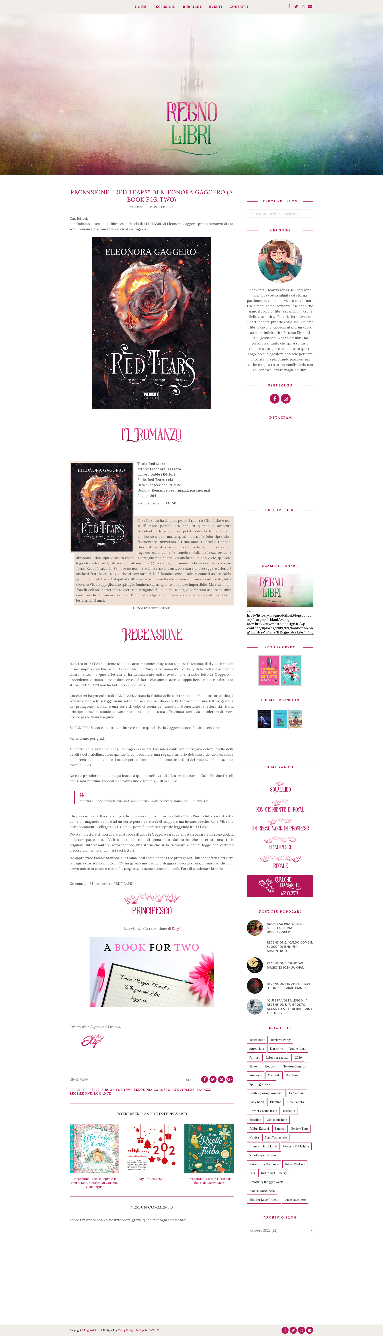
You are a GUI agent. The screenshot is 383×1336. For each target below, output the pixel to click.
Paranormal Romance (264, 1164)
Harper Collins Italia (263, 1111)
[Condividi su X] (213, 1079)
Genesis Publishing (296, 1146)
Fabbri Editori (259, 1129)
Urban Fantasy (295, 1164)
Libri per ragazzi (277, 1057)
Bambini (292, 1075)
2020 (298, 1057)
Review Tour (299, 1129)
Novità (254, 1137)
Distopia (289, 1111)
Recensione (81, 1093)
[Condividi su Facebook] (204, 1079)
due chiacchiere (295, 1200)
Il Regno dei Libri (92, 1330)
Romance (102, 1093)
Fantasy (254, 1057)
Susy (175, 928)
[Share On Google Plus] (229, 1079)
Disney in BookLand (263, 1146)
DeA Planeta (295, 1102)
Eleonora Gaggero (152, 1090)
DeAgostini (297, 1093)
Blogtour (270, 1066)
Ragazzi (204, 1090)
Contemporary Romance (266, 1093)
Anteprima (256, 1049)
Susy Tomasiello (276, 1137)
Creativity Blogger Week (266, 1182)
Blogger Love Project (264, 1200)
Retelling (255, 1120)
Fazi (252, 1173)
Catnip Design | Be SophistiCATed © (138, 1330)
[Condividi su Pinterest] (221, 1079)
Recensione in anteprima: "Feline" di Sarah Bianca (288, 986)
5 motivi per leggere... (264, 1155)
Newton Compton (295, 1066)
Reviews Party (281, 1040)
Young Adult (297, 1049)
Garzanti (274, 1075)
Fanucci (280, 1129)
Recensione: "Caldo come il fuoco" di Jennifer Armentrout (290, 946)
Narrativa (276, 1049)
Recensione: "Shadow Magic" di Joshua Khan (285, 965)
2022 (96, 1090)
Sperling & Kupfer (261, 1084)
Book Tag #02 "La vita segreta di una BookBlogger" (285, 928)
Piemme (275, 1102)
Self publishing (277, 1120)
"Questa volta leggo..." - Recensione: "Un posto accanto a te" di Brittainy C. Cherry (289, 1006)
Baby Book (256, 1102)
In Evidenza (183, 1090)
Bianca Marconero (262, 1191)
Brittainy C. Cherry (274, 1173)
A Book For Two (117, 1090)
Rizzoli (253, 1066)
